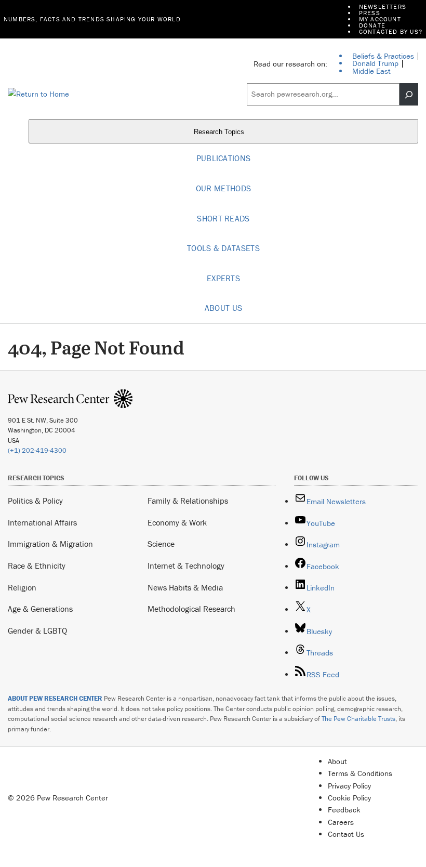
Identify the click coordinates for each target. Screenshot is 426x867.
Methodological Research (191, 608)
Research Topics (220, 132)
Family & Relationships (188, 500)
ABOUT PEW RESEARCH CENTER (55, 698)
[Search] (409, 94)
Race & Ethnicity (36, 565)
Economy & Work (177, 522)
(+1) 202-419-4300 (37, 450)
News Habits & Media (185, 587)
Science (161, 543)
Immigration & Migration (50, 543)
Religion (22, 587)
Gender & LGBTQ (37, 630)
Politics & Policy (35, 500)
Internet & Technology (186, 565)
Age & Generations (40, 608)
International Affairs (42, 522)
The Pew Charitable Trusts (358, 718)
